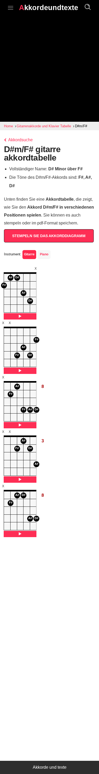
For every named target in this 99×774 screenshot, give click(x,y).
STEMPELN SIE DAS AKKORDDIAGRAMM (49, 236)
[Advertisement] (49, 69)
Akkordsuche (20, 140)
